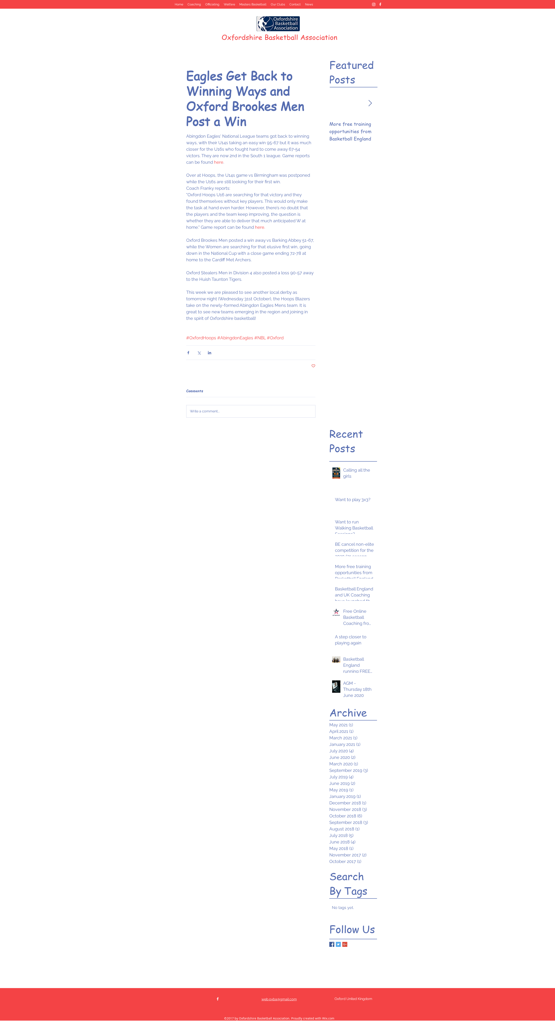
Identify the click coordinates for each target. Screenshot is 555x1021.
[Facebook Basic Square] (331, 944)
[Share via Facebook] (188, 353)
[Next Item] (370, 103)
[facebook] (380, 4)
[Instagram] (374, 4)
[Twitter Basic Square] (338, 944)
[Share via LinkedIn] (209, 353)
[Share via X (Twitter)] (199, 353)
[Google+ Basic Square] (344, 944)
